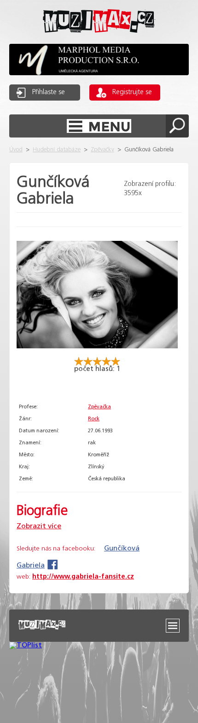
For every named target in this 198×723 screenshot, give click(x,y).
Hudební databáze (57, 150)
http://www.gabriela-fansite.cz (83, 577)
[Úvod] (99, 39)
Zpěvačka (99, 407)
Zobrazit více (39, 526)
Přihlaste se (48, 92)
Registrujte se (132, 92)
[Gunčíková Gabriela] (97, 352)
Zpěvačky (102, 150)
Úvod (16, 150)
